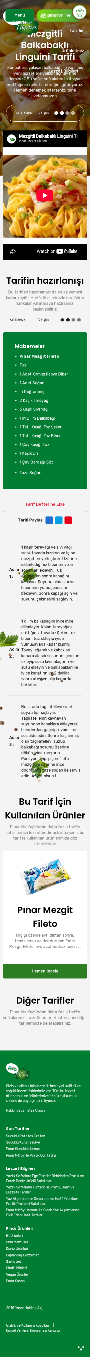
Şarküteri (13, 1261)
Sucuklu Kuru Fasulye (23, 1142)
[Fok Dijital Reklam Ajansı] (81, 1348)
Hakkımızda (15, 1110)
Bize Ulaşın (36, 1110)
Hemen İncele (45, 971)
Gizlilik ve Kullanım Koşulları (27, 1325)
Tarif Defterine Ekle (45, 504)
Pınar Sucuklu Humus (23, 1149)
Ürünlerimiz (73, 50)
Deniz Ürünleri (17, 1249)
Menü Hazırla (19, 17)
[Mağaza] (61, 13)
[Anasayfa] (21, 45)
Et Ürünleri (14, 1236)
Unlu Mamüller (17, 1242)
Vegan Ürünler (17, 1274)
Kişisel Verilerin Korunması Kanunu (33, 1330)
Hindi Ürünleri (16, 1268)
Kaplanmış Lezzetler (22, 1255)
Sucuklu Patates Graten (25, 1136)
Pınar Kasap (15, 1281)
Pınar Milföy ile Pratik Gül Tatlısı (31, 1155)
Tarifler (77, 30)
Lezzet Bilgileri (63, 71)
